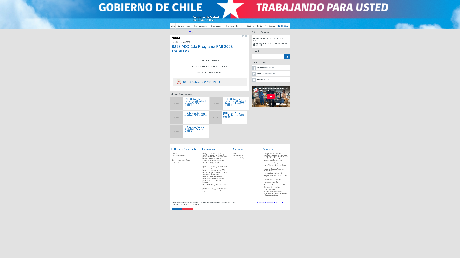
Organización (216, 26)
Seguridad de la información (264, 202)
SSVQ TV (250, 26)
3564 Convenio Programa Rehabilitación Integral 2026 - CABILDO (234, 115)
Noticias (259, 26)
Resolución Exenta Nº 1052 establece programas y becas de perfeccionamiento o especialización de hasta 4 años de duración (214, 156)
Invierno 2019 (238, 155)
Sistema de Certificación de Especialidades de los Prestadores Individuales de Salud (275, 193)
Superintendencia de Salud (181, 160)
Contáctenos (270, 26)
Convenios (180, 32)
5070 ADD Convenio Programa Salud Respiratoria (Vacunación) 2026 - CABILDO (195, 102)
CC (286, 202)
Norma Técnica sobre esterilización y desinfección (276, 166)
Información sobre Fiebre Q (273, 173)
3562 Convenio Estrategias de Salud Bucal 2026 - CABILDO (195, 114)
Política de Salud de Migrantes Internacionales (274, 170)
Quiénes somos (184, 26)
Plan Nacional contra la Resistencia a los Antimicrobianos (276, 176)
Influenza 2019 (238, 153)
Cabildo (189, 32)
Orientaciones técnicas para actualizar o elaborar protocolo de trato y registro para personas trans (276, 155)
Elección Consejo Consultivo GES (213, 170)
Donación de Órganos (240, 158)
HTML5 (276, 202)
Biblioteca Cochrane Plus (272, 187)
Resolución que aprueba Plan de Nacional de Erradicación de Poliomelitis (213, 180)
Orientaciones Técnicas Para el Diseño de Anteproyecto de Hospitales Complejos (274, 181)
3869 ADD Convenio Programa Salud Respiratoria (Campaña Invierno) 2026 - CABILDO (235, 102)
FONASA (174, 153)
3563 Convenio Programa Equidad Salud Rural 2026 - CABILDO (194, 129)
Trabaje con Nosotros (234, 26)
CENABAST (175, 162)
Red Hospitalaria (200, 26)
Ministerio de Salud (178, 155)
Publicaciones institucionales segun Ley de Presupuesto (214, 185)
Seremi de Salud (177, 158)
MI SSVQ (284, 26)
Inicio (173, 26)
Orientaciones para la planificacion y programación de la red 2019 (276, 160)
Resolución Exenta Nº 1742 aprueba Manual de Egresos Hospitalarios (214, 167)
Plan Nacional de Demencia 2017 (275, 185)
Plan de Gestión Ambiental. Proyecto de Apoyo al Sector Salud (214, 173)
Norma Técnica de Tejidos (272, 163)
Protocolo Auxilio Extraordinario (213, 176)
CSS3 (281, 202)
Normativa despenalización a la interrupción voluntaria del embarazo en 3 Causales (213, 162)
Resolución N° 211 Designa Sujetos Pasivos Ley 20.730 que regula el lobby (214, 190)
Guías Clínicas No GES (271, 189)
